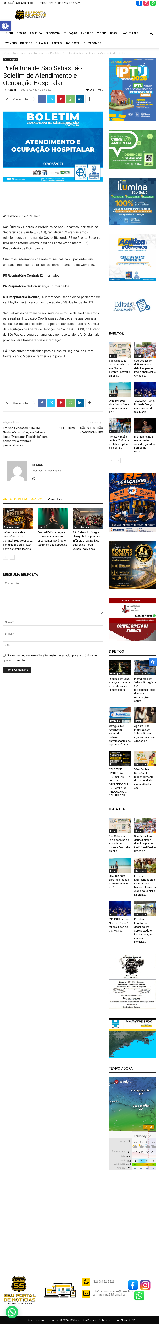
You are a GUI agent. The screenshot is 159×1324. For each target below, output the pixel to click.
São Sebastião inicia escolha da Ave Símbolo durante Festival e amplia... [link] (119, 368)
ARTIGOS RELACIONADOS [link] (23, 499)
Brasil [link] (114, 33)
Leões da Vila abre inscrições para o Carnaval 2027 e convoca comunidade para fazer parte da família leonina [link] (18, 540)
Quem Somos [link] (92, 43)
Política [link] (36, 33)
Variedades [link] (130, 33)
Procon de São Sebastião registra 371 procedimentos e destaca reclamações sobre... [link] (145, 690)
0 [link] (102, 89)
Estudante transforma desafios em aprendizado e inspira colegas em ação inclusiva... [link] (143, 930)
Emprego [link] (87, 33)
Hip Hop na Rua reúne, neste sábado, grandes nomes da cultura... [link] (144, 444)
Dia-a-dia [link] (42, 43)
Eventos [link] (11, 43)
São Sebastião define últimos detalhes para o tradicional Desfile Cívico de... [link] (145, 368)
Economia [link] (53, 33)
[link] (5, 26)
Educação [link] (70, 33)
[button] (12, 1312)
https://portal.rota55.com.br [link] (47, 470)
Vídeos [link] (101, 33)
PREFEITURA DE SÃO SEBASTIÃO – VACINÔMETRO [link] (80, 430)
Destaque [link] (115, 673)
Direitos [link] (26, 43)
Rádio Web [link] (72, 43)
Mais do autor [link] (58, 499)
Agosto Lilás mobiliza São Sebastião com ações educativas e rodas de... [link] (144, 733)
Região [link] (21, 33)
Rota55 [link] (12, 89)
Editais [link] (57, 43)
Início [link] (9, 33)
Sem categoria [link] (21, 53)
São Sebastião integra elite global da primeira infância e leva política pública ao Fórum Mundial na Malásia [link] (86, 540)
